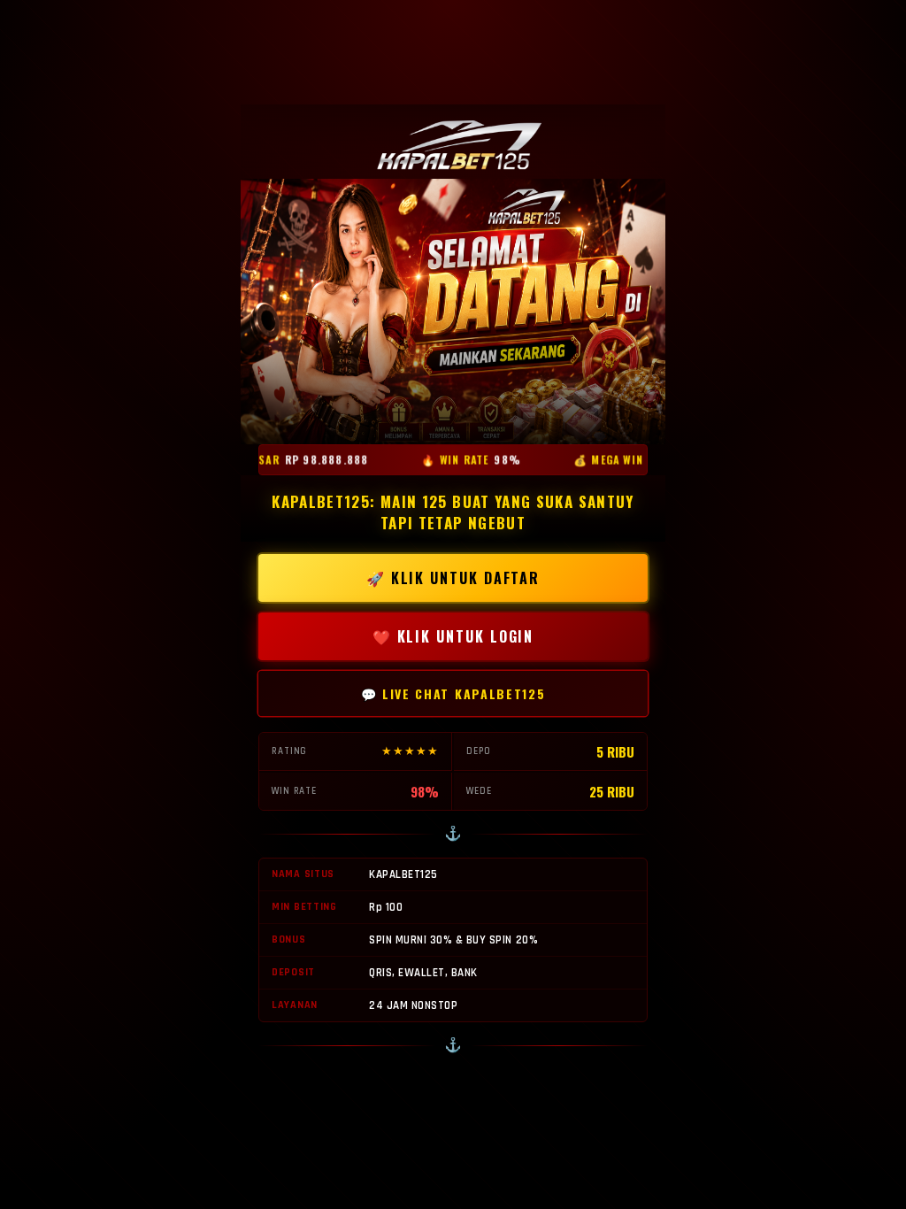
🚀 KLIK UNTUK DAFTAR (453, 578)
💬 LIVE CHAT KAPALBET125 (453, 693)
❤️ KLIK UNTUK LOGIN (453, 636)
